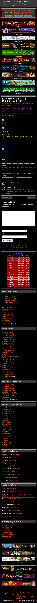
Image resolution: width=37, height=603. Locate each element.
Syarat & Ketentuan (27, 596)
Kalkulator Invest (7, 442)
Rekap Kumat (7, 420)
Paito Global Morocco (9, 374)
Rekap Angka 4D (7, 417)
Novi (3, 480)
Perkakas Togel (20, 14)
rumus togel (29, 189)
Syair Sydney (16, 454)
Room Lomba (13, 10)
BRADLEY (5, 468)
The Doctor (5, 471)
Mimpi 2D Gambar (8, 534)
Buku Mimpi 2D (7, 532)
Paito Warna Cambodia (9, 362)
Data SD (14, 4)
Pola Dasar (6, 426)
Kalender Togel (7, 424)
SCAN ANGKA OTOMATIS (18, 245)
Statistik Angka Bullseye (10, 396)
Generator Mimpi (7, 530)
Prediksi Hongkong (8, 311)
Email (4, 233)
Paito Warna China (8, 365)
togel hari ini (27, 191)
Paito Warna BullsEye (9, 360)
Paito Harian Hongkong (9, 341)
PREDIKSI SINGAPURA (26, 103)
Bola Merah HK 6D (8, 347)
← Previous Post (6, 197)
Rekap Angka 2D (7, 413)
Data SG (26, 1)
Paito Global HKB (8, 369)
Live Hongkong (23, 4)
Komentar (5, 209)
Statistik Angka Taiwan (9, 392)
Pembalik (5, 440)
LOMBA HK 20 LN (15, 488)
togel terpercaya (9, 193)
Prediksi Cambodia (8, 316)
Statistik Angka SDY (8, 388)
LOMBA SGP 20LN (10, 298)
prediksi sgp (21, 189)
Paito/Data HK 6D (8, 343)
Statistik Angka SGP (9, 385)
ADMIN (6, 103)
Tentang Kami (6, 596)
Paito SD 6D (6, 354)
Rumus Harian (7, 409)
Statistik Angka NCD (8, 397)
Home (5, 10)
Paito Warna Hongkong (9, 339)
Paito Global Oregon (8, 371)
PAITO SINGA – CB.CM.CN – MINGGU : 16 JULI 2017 (15, 99)
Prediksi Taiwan (7, 318)
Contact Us (18, 598)
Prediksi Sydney (7, 313)
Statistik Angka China (9, 390)
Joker (3, 457)
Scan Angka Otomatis (9, 411)
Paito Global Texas (8, 373)
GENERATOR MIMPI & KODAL (18, 247)
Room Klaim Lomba (12, 302)
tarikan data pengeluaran (9, 191)
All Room (5, 323)
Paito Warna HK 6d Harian (10, 345)
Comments (7, 105)
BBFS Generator (7, 429)
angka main (9, 189)
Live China (16, 6)
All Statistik (6, 399)
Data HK (33, 4)
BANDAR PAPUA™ (23, 593)
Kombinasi (6, 431)
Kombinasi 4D (7, 433)
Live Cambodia (6, 6)
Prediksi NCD (7, 322)
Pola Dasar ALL (7, 427)
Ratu (3, 465)
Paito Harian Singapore (9, 335)
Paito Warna (6, 407)
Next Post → (31, 197)
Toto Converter (7, 422)
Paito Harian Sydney (8, 352)
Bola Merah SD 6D (8, 358)
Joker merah (5, 454)
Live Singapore (17, 1)
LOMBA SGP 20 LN (15, 491)
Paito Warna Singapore (9, 334)
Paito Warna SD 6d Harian (10, 356)
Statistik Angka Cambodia (10, 394)
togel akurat (19, 191)
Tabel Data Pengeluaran (20, 12)
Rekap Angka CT (7, 418)
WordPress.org (13, 600)
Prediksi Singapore (8, 309)
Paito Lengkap (6, 1)
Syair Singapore (7, 525)
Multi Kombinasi (7, 435)
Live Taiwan (25, 6)
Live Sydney (5, 4)
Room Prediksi (22, 10)
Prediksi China (7, 320)
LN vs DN (5, 438)
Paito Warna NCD (8, 367)
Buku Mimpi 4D (7, 538)
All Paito (5, 376)
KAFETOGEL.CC (19, 594)
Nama (4, 228)
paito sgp (15, 189)
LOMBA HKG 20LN (10, 300)
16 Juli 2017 (13, 103)
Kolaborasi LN (7, 437)
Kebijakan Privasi (16, 596)
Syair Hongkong (7, 527)
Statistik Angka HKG (9, 386)
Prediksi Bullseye (13, 465)
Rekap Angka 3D (7, 415)
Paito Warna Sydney (8, 350)
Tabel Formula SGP (8, 332)
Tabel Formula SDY (8, 349)
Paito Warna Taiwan (8, 363)
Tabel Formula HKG (8, 337)
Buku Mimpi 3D (7, 536)
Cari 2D (5, 446)
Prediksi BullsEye (8, 314)
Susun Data (6, 444)
